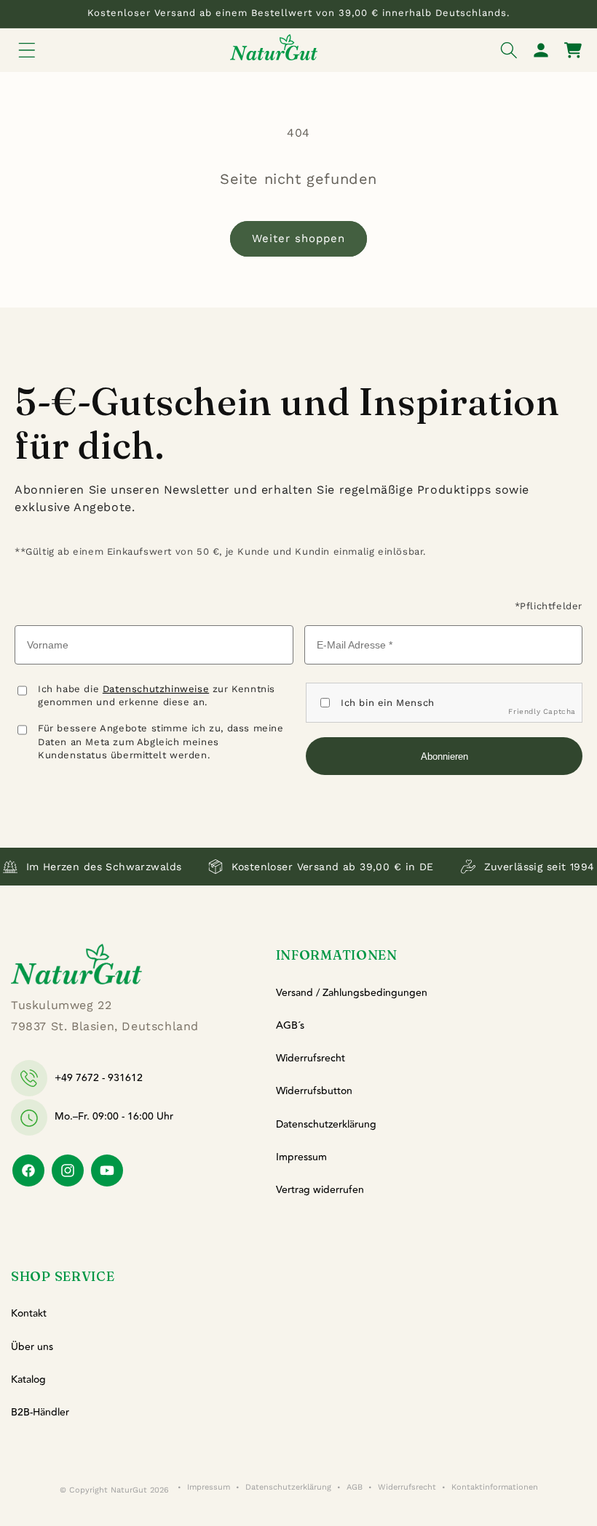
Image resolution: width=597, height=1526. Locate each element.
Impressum (301, 1157)
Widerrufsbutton (314, 1091)
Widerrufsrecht (310, 1059)
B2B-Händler (40, 1413)
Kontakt (29, 1314)
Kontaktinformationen (494, 1487)
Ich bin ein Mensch (388, 702)
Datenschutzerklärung (326, 1125)
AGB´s (290, 1026)
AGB (355, 1487)
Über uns (32, 1347)
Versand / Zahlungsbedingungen (351, 993)
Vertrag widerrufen (320, 1190)
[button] (27, 50)
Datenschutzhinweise (156, 688)
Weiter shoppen (298, 238)
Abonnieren (444, 756)
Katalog (28, 1380)
